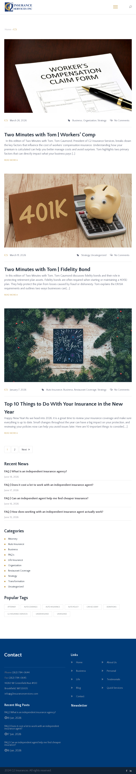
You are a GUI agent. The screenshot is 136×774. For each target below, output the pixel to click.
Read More (10, 160)
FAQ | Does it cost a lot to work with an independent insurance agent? (48, 484)
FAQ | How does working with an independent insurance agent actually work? (53, 511)
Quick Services (115, 688)
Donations (111, 607)
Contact (80, 696)
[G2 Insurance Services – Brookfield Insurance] (20, 9)
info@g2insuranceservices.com (21, 693)
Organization (90, 120)
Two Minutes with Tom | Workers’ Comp (49, 135)
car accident (92, 607)
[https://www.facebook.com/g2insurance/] (126, 771)
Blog (78, 688)
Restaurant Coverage (85, 389)
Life (78, 679)
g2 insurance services (17, 614)
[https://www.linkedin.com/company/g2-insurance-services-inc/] (131, 771)
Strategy (102, 120)
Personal (111, 671)
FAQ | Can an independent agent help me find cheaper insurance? (46, 498)
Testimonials (113, 679)
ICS (6, 120)
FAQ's (11, 554)
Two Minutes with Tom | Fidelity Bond (47, 269)
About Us (112, 662)
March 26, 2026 (18, 120)
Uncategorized (98, 255)
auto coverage (30, 607)
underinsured (42, 614)
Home (8, 29)
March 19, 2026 (18, 255)
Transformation (16, 581)
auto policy (73, 607)
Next (24, 449)
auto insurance (53, 607)
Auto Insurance (54, 389)
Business (77, 120)
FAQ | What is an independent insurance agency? (35, 471)
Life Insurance (15, 560)
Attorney (12, 538)
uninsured (62, 614)
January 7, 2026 (18, 389)
